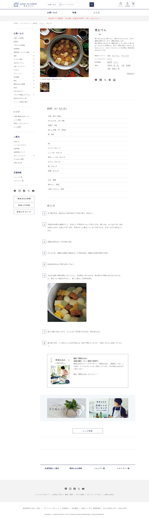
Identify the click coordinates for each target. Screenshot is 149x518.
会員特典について (19, 152)
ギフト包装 (80, 494)
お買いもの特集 (19, 38)
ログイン (120, 6)
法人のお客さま (108, 508)
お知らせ (16, 141)
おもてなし (116, 55)
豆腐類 (128, 65)
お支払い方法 (57, 494)
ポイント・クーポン (94, 494)
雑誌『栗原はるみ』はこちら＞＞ (85, 374)
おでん (109, 59)
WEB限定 (17, 49)
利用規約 (65, 508)
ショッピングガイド (20, 145)
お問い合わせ (18, 163)
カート (133, 6)
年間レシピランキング (21, 123)
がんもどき (125, 55)
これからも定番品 (19, 45)
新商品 (16, 41)
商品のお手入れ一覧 (20, 98)
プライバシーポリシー (51, 508)
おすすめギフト (19, 91)
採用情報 (96, 508)
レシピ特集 (17, 120)
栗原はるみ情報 (76, 468)
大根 (122, 65)
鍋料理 (109, 62)
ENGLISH (121, 508)
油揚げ (114, 68)
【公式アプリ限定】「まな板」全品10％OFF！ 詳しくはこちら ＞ (74, 18)
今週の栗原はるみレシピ (21, 116)
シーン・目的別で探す (21, 102)
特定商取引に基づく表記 (31, 508)
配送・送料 (69, 494)
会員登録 (127, 6)
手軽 (109, 55)
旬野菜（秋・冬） (113, 65)
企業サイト (85, 508)
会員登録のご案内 (52, 468)
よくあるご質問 (19, 159)
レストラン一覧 (19, 181)
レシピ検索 (17, 127)
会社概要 (75, 508)
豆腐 (109, 68)
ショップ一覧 (18, 177)
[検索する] (92, 4)
